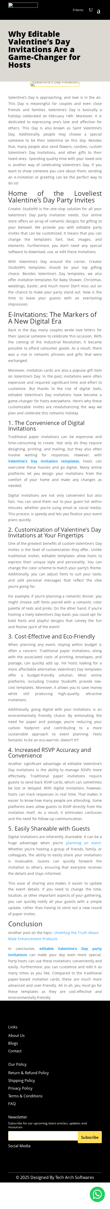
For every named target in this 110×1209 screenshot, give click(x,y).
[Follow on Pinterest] (36, 1155)
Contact (14, 1050)
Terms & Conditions (25, 1095)
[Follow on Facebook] (25, 1155)
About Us (16, 1035)
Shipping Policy (21, 1080)
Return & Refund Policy (28, 1072)
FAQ (12, 1103)
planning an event (83, 842)
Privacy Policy (20, 1088)
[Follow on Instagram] (13, 1155)
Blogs (13, 1043)
